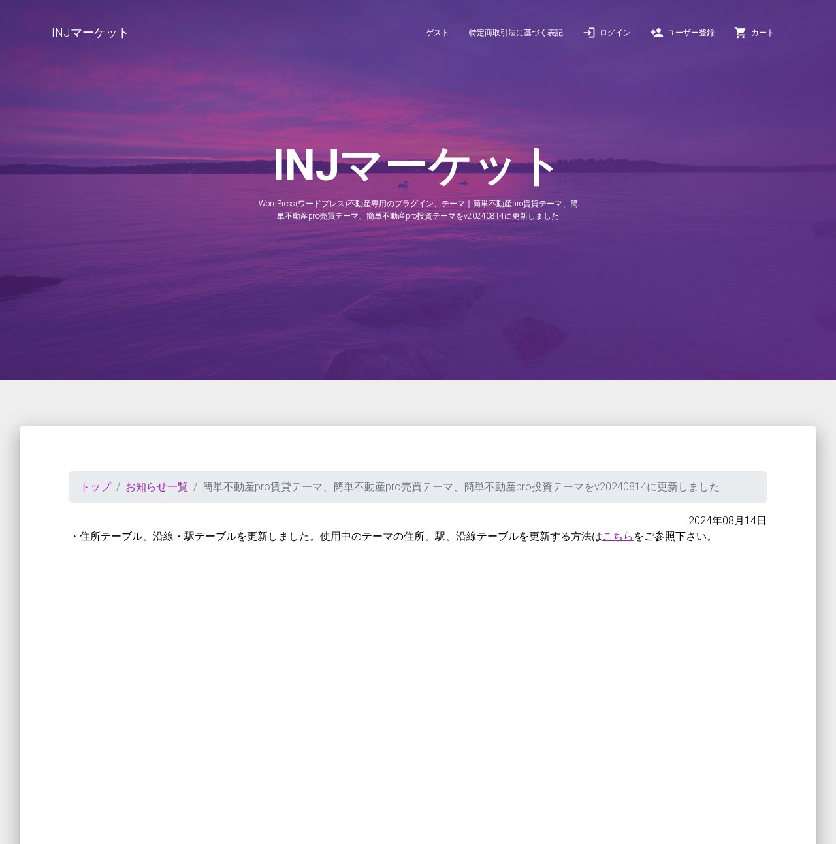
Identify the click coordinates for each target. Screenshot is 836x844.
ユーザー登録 (683, 32)
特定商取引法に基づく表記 (516, 32)
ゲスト (437, 32)
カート (754, 32)
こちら (618, 536)
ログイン (607, 32)
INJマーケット (90, 32)
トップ (95, 486)
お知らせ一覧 (156, 486)
